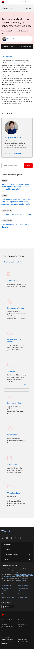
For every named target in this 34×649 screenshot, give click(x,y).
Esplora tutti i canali (11, 262)
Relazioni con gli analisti (7, 597)
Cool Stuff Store (22, 626)
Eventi (3, 622)
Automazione (12, 280)
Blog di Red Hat (22, 624)
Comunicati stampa (23, 585)
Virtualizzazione (13, 493)
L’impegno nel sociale (24, 594)
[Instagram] (20, 539)
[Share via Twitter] (14, 46)
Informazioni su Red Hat (7, 620)
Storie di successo (6, 594)
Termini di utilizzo (22, 639)
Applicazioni (12, 464)
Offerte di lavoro (22, 597)
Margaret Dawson (12, 39)
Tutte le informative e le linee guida (7, 642)
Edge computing (14, 403)
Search (28, 165)
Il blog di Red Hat (6, 8)
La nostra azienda (6, 585)
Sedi (19, 622)
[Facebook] (11, 539)
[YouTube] (7, 539)
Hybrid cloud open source (14, 340)
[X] (16, 539)
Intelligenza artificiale (15, 308)
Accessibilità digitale (23, 641)
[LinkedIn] (2, 539)
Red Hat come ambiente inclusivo (7, 627)
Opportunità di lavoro (23, 620)
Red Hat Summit (5, 630)
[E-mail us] (17, 46)
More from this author (12, 153)
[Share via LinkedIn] (12, 46)
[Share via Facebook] (9, 46)
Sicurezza (11, 371)
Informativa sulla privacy (7, 639)
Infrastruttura (12, 435)
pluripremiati (22, 580)
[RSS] (30, 46)
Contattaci (4, 624)
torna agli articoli (7, 56)
